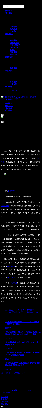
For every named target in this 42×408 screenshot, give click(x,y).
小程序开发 (11, 191)
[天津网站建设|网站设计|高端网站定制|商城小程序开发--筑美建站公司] (21, 99)
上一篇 (20, 310)
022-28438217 (13, 91)
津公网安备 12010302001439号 (13, 373)
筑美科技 (13, 390)
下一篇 (22, 312)
